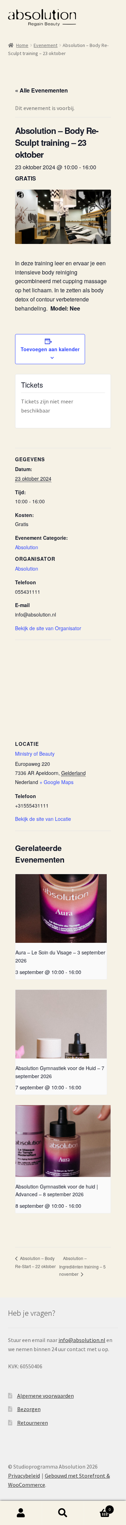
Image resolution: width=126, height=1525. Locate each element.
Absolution (26, 547)
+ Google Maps (57, 781)
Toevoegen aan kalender (50, 349)
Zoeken (63, 1513)
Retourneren (32, 1422)
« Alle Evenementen (41, 90)
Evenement (45, 45)
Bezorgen (29, 1408)
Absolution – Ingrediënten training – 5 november (82, 1266)
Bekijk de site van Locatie (43, 818)
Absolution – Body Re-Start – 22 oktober (35, 1262)
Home (22, 45)
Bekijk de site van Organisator (48, 628)
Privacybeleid (24, 1475)
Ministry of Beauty (35, 753)
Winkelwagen (97, 1507)
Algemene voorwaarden (45, 1395)
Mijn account (21, 1513)
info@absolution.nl (81, 1339)
